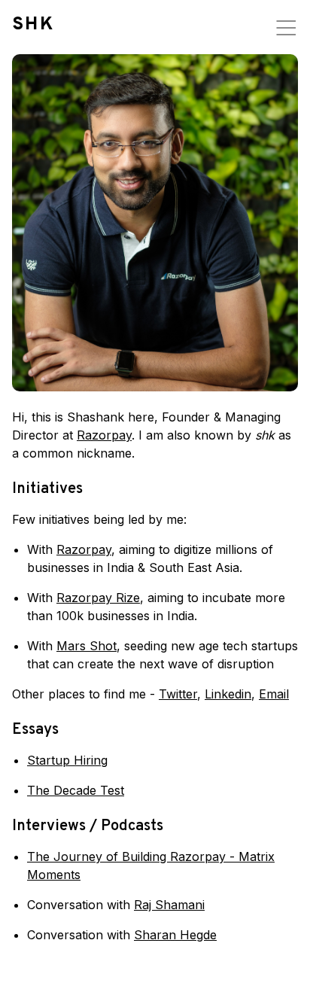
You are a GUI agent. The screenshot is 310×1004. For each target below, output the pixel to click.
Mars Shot (86, 645)
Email (274, 693)
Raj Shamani (169, 904)
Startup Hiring (67, 760)
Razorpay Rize (98, 597)
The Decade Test (75, 790)
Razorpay (104, 435)
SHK (33, 25)
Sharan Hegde (175, 934)
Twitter (178, 693)
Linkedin (228, 693)
